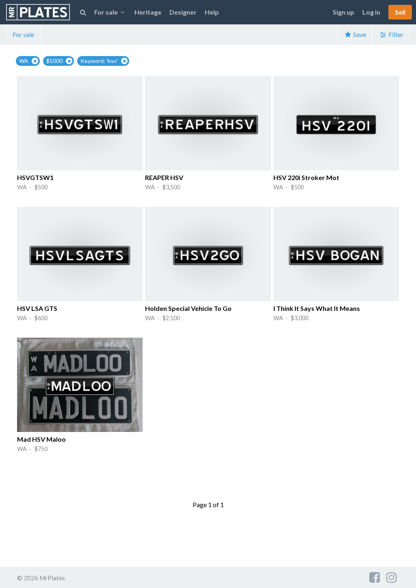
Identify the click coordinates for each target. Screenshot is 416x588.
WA (23, 60)
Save (359, 34)
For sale (23, 34)
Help (212, 12)
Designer (183, 12)
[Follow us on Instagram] (391, 577)
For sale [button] (106, 12)
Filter (395, 34)
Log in (371, 12)
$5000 (54, 60)
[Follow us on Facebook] (374, 577)
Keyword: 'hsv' (99, 60)
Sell (400, 12)
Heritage (147, 12)
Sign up (343, 12)
